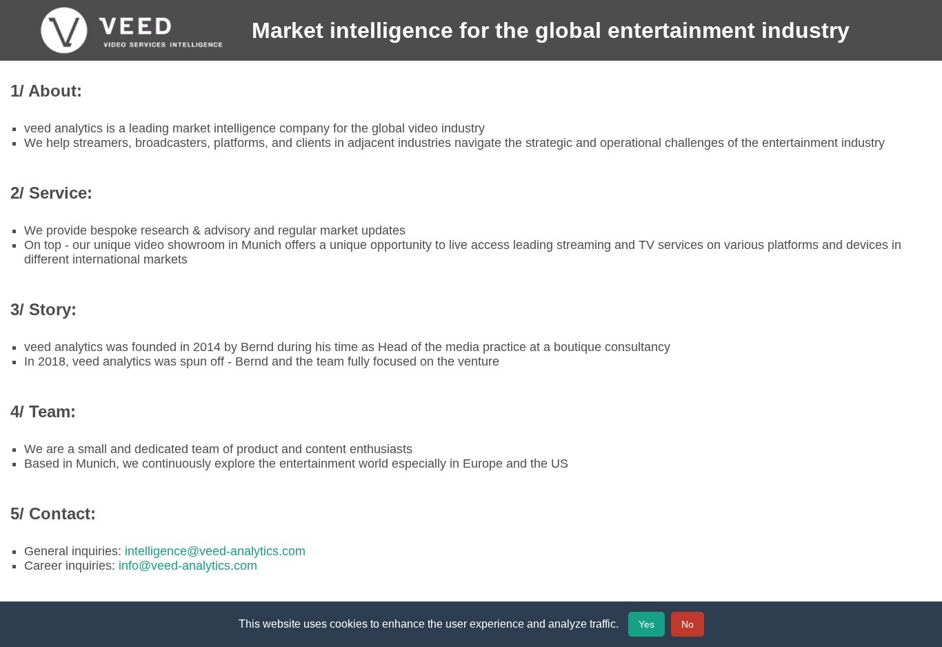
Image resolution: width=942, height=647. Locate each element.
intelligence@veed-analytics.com (215, 551)
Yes (646, 624)
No (687, 624)
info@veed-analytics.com (188, 566)
